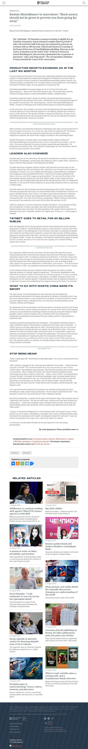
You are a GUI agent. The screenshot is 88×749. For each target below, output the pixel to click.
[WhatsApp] (22, 463)
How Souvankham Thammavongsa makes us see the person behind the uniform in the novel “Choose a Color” (25, 556)
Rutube (37, 444)
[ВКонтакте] (13, 463)
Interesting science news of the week (61, 592)
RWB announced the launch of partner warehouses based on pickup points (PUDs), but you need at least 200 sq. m (26, 514)
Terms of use (14, 729)
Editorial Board (16, 723)
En (50, 723)
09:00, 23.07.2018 (15, 26)
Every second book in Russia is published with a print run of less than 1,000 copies (61, 635)
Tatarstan (26, 453)
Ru (46, 723)
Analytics (14, 11)
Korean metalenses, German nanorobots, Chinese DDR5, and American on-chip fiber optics (26, 690)
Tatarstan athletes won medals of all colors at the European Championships (61, 548)
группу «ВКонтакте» (57, 439)
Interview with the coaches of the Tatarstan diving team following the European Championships (24, 600)
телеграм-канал (39, 439)
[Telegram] (27, 463)
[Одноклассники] (18, 463)
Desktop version (16, 740)
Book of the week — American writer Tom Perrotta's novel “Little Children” (61, 511)
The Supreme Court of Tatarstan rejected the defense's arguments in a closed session (25, 645)
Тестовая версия (16, 742)
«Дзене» (46, 444)
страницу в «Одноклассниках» (35, 441)
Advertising (14, 726)
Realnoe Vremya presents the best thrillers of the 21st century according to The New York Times (61, 679)
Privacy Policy (15, 732)
